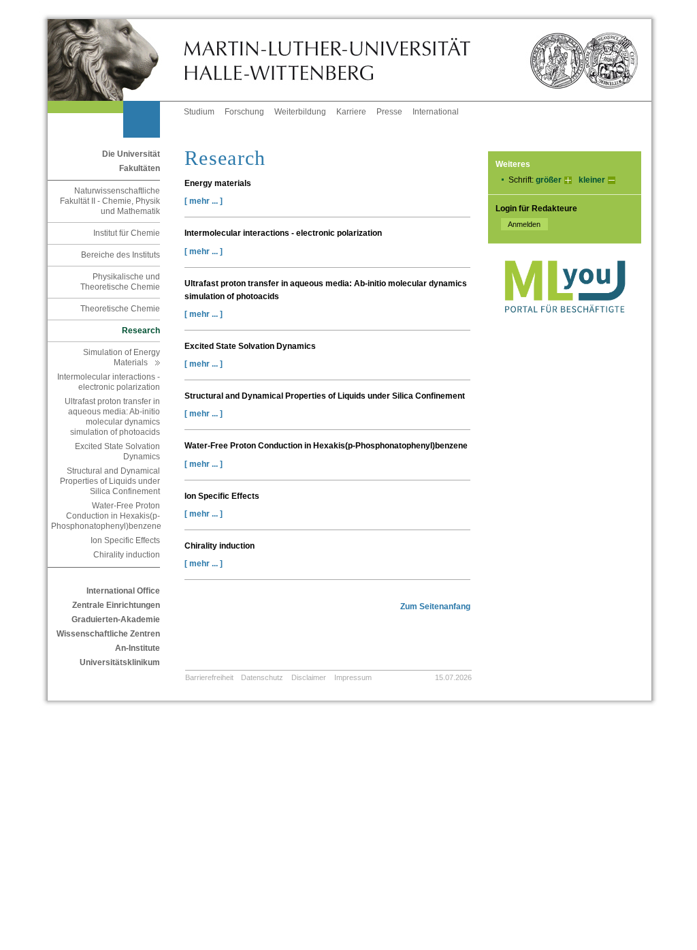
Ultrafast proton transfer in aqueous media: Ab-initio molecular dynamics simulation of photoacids (112, 417)
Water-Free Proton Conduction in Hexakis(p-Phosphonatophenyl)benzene (105, 516)
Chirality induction (126, 555)
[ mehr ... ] (203, 201)
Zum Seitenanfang (435, 606)
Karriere (351, 112)
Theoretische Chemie (120, 308)
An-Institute (137, 648)
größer (549, 180)
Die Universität (131, 154)
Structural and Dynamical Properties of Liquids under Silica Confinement (110, 481)
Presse (389, 112)
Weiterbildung (300, 112)
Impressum (353, 677)
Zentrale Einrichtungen (116, 605)
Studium (199, 112)
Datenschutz (262, 677)
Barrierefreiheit (209, 677)
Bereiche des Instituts (120, 255)
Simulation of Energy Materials (121, 357)
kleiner (592, 180)
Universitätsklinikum (120, 662)
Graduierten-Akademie (115, 619)
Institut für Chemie (126, 233)
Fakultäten (139, 168)
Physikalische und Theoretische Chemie (120, 282)
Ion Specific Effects (125, 540)
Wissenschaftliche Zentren (108, 634)
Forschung (244, 112)
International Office (123, 591)
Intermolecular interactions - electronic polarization (108, 382)
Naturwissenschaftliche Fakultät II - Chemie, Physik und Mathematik (110, 201)
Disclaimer (308, 677)
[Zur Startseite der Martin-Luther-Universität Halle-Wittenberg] (116, 60)
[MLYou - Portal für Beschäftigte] (564, 326)
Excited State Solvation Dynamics (117, 451)
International (435, 112)
